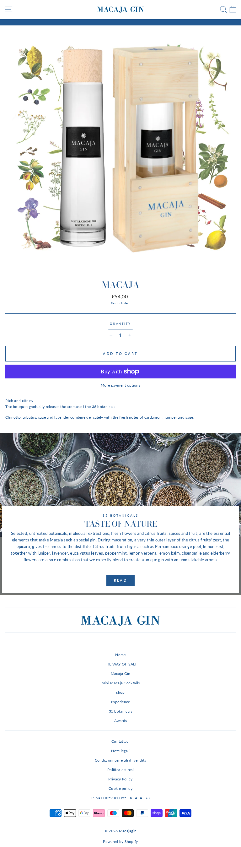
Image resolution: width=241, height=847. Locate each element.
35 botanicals (120, 711)
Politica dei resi (120, 769)
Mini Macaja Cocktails (120, 683)
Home (120, 654)
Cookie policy (120, 788)
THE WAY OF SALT (120, 664)
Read (120, 580)
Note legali (120, 750)
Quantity (120, 323)
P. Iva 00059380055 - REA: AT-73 (120, 797)
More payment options (120, 385)
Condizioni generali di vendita (121, 760)
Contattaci (120, 741)
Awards (120, 720)
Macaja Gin (121, 673)
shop (120, 692)
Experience (120, 701)
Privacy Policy (120, 779)
